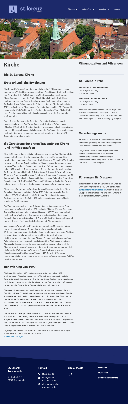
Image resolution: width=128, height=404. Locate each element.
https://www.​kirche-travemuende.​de (50, 385)
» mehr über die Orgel (13, 336)
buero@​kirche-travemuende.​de (49, 379)
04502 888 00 (48, 374)
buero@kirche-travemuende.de (92, 190)
